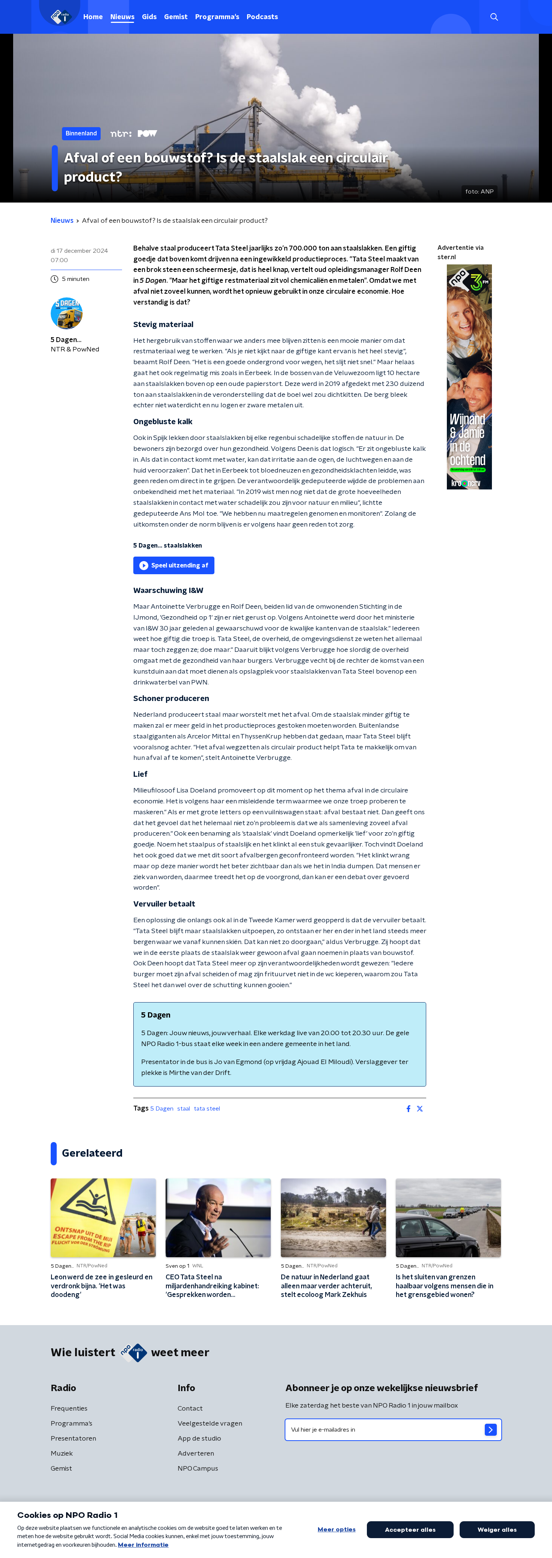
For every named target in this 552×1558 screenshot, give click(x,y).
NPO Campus (198, 1468)
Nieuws (122, 17)
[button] (494, 17)
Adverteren (196, 1453)
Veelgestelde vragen (210, 1423)
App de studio (199, 1438)
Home (93, 17)
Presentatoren (73, 1438)
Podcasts (262, 17)
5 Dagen (161, 1109)
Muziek (62, 1453)
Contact (190, 1408)
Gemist (176, 17)
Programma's (217, 17)
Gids (149, 17)
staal (183, 1109)
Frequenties (69, 1408)
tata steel (207, 1109)
